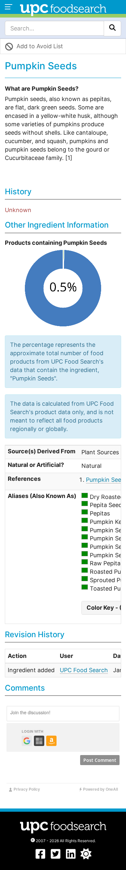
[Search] (112, 28)
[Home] (63, 9)
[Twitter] (55, 857)
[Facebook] (40, 857)
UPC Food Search (84, 670)
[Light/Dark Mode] (85, 857)
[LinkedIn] (70, 857)
